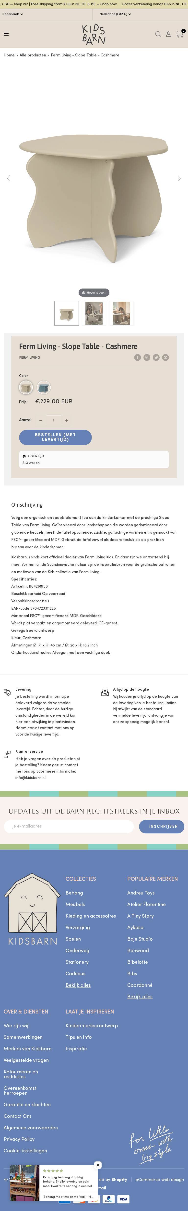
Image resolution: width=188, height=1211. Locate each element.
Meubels (75, 904)
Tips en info (79, 1037)
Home (9, 55)
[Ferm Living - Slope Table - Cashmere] (66, 313)
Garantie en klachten (27, 1105)
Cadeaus (75, 974)
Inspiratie (76, 1049)
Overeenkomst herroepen (20, 1091)
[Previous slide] (8, 178)
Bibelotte (137, 962)
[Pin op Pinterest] (146, 357)
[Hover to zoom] (94, 181)
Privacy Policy (19, 1139)
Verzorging (78, 927)
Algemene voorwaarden (31, 1128)
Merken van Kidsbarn (27, 1049)
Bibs (132, 974)
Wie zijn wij (16, 1026)
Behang (74, 893)
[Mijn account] (168, 34)
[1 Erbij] (66, 420)
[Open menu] (6, 34)
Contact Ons (18, 1116)
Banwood (138, 950)
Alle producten (33, 55)
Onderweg (77, 950)
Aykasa (135, 927)
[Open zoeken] (158, 34)
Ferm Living (29, 358)
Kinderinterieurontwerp (92, 1026)
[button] (26, 387)
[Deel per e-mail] (165, 357)
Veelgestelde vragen (26, 1060)
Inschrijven (163, 827)
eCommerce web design (160, 1180)
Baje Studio (140, 939)
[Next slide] (179, 178)
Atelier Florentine (146, 904)
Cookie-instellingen (25, 1151)
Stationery (77, 962)
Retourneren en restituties (21, 1074)
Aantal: (25, 420)
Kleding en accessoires (91, 916)
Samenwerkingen (23, 1037)
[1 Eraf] (40, 420)
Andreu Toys (141, 893)
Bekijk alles (78, 985)
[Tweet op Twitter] (156, 357)
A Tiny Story (140, 916)
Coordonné (140, 985)
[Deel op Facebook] (137, 357)
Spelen (73, 939)
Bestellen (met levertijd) (55, 437)
